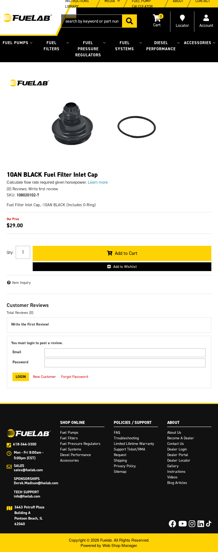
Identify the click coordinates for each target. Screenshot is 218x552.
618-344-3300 (24, 444)
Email (16, 352)
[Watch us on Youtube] (182, 525)
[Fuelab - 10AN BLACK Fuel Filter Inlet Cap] (29, 83)
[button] (99, 21)
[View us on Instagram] (192, 525)
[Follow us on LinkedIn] (201, 525)
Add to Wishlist (125, 266)
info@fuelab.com (27, 496)
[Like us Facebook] (172, 525)
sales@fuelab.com (28, 470)
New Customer (44, 376)
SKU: (11, 195)
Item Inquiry (21, 282)
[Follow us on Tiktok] (208, 524)
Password (20, 362)
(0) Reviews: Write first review (32, 189)
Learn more (98, 182)
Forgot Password (74, 376)
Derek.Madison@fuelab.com (36, 483)
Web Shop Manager (119, 545)
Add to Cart (126, 253)
